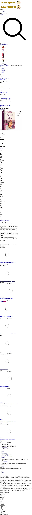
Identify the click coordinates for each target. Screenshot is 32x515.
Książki (3, 68)
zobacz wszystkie (2, 109)
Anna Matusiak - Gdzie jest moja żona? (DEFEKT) (8, 351)
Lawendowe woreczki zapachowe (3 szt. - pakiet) (8, 333)
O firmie (3, 451)
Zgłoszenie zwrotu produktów (5, 455)
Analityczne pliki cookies (3, 484)
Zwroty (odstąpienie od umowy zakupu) (7, 454)
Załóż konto (3, 11)
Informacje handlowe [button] (3, 243)
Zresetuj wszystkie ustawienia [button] (4, 514)
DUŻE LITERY (4, 70)
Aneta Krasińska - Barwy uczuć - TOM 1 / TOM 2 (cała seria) (5, 99)
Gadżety (3, 72)
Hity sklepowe (2, 75)
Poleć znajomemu (7, 220)
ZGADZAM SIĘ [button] (2, 494)
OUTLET (3, 71)
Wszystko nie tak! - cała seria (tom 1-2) (6, 316)
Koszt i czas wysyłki (4, 461)
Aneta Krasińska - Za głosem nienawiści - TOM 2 (8, 262)
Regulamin (3, 452)
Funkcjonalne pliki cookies (3, 482)
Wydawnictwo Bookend (2, 148)
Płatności (3, 466)
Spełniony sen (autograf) (4, 369)
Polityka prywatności (4, 453)
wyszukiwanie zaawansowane (4, 44)
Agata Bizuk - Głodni (3, 92)
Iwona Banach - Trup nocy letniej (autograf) (7, 281)
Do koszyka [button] (9, 264)
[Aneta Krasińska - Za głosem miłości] (11, 130)
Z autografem (3, 69)
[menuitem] (15, 47)
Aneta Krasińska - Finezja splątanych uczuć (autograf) (9, 403)
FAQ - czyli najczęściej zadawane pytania (7, 456)
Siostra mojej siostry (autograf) (5, 386)
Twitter (3, 471)
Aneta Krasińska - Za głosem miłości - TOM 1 (5, 79)
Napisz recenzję (2, 246)
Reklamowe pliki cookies (3, 487)
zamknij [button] (1, 495)
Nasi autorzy (3, 457)
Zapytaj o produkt (2, 220)
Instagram (3, 472)
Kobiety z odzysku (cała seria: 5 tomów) (6, 298)
